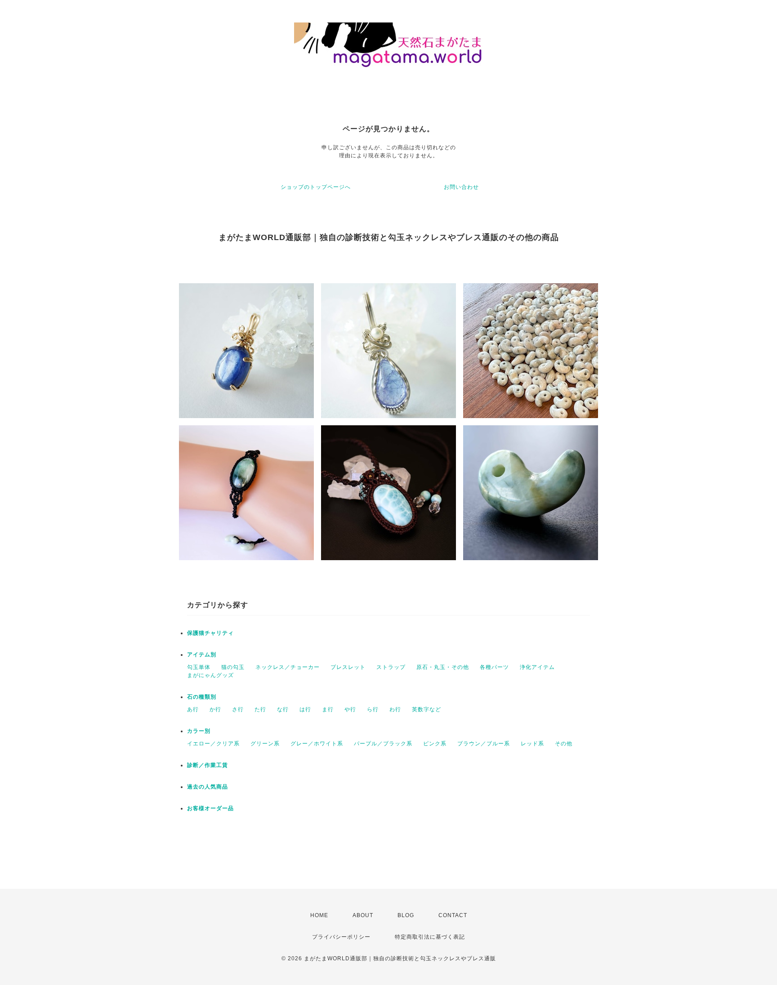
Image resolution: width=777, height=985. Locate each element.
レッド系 (532, 743)
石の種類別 (201, 697)
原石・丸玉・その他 (442, 667)
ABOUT (363, 915)
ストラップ (391, 667)
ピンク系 (435, 743)
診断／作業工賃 (207, 765)
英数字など (426, 709)
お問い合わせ (461, 187)
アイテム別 (201, 654)
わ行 (395, 709)
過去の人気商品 (207, 787)
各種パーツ (494, 667)
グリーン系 (265, 743)
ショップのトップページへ (316, 187)
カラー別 (198, 731)
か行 (215, 709)
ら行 (373, 709)
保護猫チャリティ (210, 633)
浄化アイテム (537, 667)
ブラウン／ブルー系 (483, 743)
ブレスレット (348, 667)
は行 (305, 709)
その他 (563, 743)
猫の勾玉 (233, 667)
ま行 (328, 709)
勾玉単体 (198, 667)
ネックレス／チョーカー (287, 667)
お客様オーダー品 (210, 808)
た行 (260, 709)
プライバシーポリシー (341, 937)
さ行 (238, 709)
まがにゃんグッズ (210, 675)
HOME (319, 915)
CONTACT (452, 915)
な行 (283, 709)
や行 (350, 709)
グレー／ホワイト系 (316, 743)
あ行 (193, 709)
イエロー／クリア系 (213, 743)
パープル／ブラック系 (383, 743)
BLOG (405, 915)
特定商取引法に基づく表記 (430, 937)
